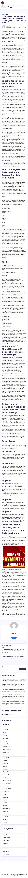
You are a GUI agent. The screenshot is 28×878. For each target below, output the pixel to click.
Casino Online (6, 834)
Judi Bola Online (6, 837)
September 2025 (7, 755)
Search (4, 666)
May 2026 (5, 732)
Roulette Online (6, 846)
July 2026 (5, 727)
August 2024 (6, 791)
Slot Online (5, 849)
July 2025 (5, 760)
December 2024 (7, 780)
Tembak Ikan (6, 851)
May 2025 (5, 766)
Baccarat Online (6, 832)
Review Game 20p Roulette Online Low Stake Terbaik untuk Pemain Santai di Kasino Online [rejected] (13, 703)
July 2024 (5, 794)
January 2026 (6, 743)
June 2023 (5, 816)
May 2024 (5, 800)
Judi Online (5, 843)
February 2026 (6, 741)
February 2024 (6, 808)
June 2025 (5, 763)
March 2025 (5, 772)
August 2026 (6, 724)
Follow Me (14, 637)
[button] (3, 6)
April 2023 (5, 822)
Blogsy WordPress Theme (14, 875)
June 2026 (5, 729)
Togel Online (6, 854)
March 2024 (5, 805)
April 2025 (5, 769)
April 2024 (5, 802)
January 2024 (6, 811)
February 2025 (6, 774)
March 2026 (5, 738)
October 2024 (6, 786)
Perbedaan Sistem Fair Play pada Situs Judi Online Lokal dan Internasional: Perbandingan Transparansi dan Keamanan (13, 696)
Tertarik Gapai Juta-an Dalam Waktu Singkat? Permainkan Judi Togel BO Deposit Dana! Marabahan (13, 651)
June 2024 (5, 797)
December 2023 (7, 814)
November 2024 (7, 783)
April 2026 (5, 735)
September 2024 (7, 788)
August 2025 (6, 758)
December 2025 (7, 746)
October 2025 (6, 752)
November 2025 (7, 749)
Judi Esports (6, 840)
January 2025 (6, 777)
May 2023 (5, 819)
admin (8, 26)
